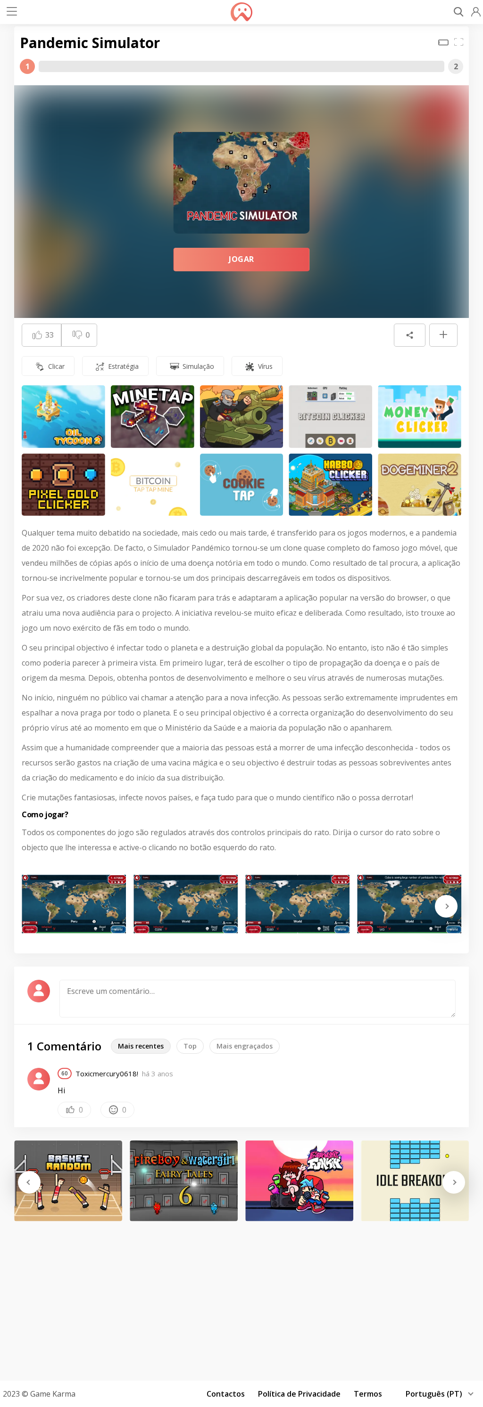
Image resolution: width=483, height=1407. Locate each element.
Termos (368, 1394)
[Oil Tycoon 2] (63, 416)
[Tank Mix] (241, 416)
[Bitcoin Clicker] (330, 416)
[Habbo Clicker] (330, 485)
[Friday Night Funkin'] (299, 1180)
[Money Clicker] (419, 416)
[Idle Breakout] (415, 1180)
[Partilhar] (409, 335)
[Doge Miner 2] (419, 485)
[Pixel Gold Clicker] (63, 485)
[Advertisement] (241, 1298)
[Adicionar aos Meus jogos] (443, 335)
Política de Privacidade (299, 1394)
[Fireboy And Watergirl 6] (184, 1180)
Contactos (226, 1394)
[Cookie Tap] (241, 485)
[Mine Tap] (152, 416)
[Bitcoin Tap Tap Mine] (152, 485)
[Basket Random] (68, 1180)
